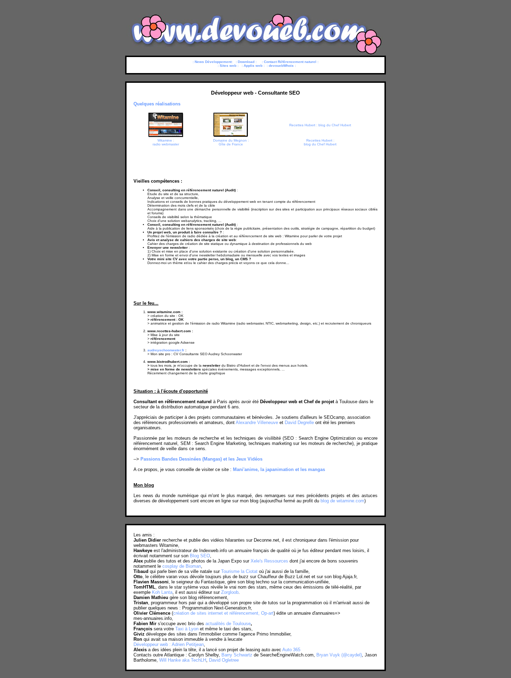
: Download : (246, 62)
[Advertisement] (255, 160)
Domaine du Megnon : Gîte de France (231, 142)
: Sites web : (228, 65)
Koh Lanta (162, 592)
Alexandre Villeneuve (257, 422)
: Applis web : (253, 65)
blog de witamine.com (342, 500)
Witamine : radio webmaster (166, 142)
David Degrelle (299, 422)
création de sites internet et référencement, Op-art (223, 613)
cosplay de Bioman (181, 566)
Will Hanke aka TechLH (182, 660)
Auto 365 (291, 649)
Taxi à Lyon (186, 628)
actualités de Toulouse (228, 623)
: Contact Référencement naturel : (290, 62)
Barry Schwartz (236, 654)
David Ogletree (224, 660)
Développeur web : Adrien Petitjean (168, 644)
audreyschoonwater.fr (165, 350)
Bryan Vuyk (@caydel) (339, 654)
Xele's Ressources (269, 561)
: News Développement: (213, 62)
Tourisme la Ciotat (239, 571)
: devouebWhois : (281, 65)
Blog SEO (200, 555)
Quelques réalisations (156, 103)
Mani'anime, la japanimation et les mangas (279, 469)
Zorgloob (229, 592)
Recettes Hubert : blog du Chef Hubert (320, 125)
